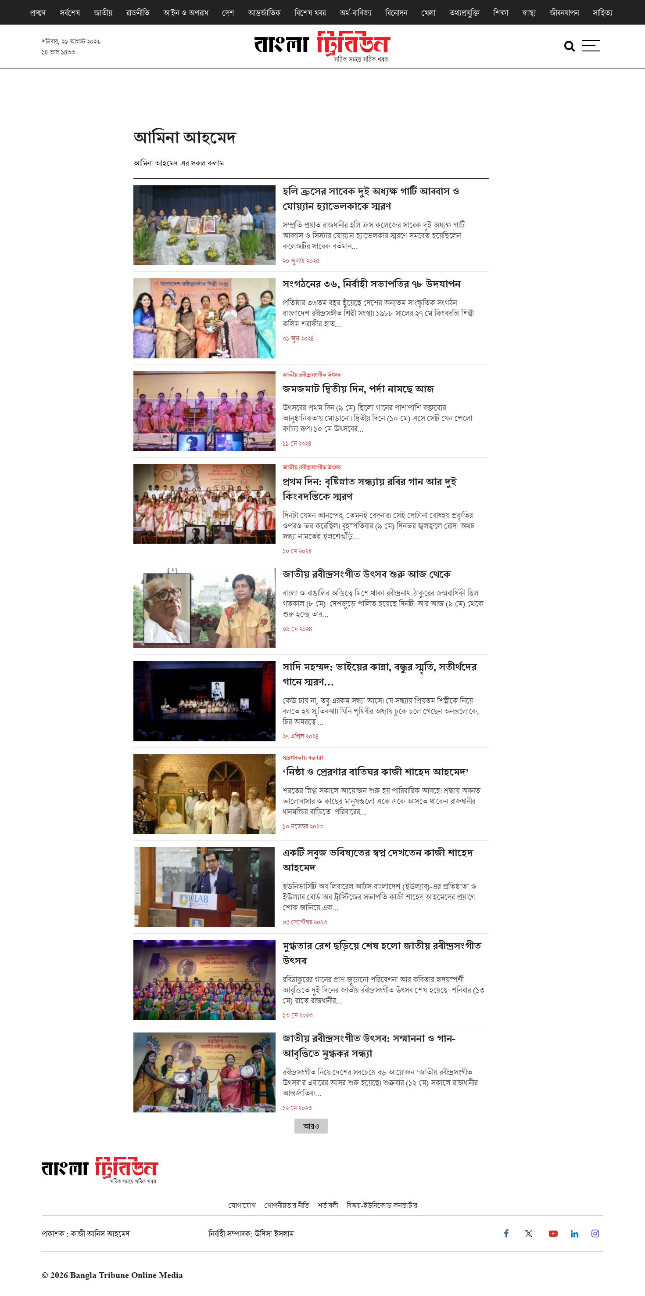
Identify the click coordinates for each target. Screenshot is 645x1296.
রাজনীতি (137, 13)
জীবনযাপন (564, 13)
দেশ (228, 13)
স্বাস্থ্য (529, 13)
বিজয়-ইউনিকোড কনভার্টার (382, 1205)
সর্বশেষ (70, 13)
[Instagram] (595, 1234)
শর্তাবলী (328, 1205)
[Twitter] (528, 1234)
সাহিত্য (602, 13)
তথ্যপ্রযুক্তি (464, 13)
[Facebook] (506, 1234)
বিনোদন (396, 13)
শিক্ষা (500, 13)
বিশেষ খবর (310, 13)
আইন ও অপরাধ (185, 13)
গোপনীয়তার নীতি (286, 1205)
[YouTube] (553, 1234)
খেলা (428, 13)
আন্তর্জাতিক (264, 13)
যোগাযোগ (241, 1205)
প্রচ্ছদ (38, 13)
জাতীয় (103, 13)
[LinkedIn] (574, 1234)
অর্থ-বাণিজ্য (355, 13)
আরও (311, 1126)
